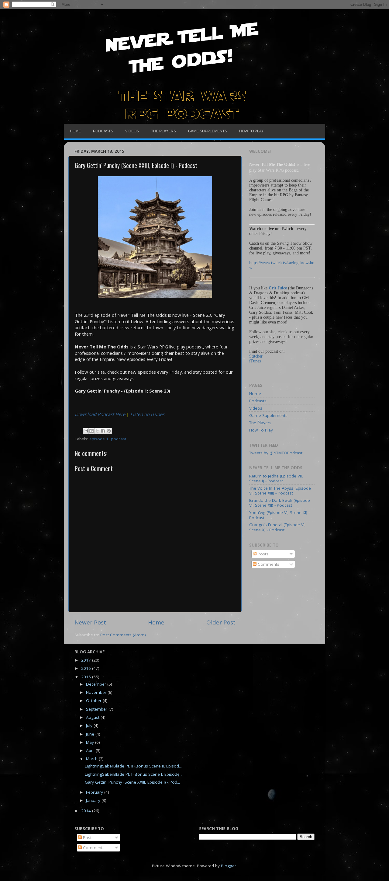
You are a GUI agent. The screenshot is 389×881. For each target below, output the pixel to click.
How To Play (261, 430)
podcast (118, 439)
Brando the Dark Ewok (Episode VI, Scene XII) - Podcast (279, 503)
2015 (86, 677)
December (96, 684)
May (90, 742)
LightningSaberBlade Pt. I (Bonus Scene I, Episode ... (134, 774)
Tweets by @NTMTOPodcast (275, 453)
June (90, 734)
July (90, 725)
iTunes (255, 361)
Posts (262, 554)
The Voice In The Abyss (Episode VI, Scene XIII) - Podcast (280, 490)
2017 (86, 660)
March (92, 758)
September (97, 709)
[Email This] (86, 431)
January (94, 800)
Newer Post (90, 622)
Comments (267, 564)
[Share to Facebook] (103, 431)
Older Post (221, 622)
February (95, 792)
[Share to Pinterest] (109, 431)
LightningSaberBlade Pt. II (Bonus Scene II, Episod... (133, 766)
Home (156, 622)
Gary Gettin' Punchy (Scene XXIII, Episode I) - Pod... (132, 782)
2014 (86, 810)
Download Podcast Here (100, 414)
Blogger (228, 866)
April (91, 750)
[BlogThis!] (91, 431)
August (93, 717)
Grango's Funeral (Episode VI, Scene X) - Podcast (277, 527)
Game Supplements (268, 415)
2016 (86, 668)
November (97, 692)
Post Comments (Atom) (123, 635)
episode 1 (98, 439)
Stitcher (256, 356)
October (94, 700)
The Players (260, 422)
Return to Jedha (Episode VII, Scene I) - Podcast (276, 478)
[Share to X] (97, 431)
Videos (255, 408)
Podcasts (258, 401)
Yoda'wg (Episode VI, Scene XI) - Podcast (279, 515)
